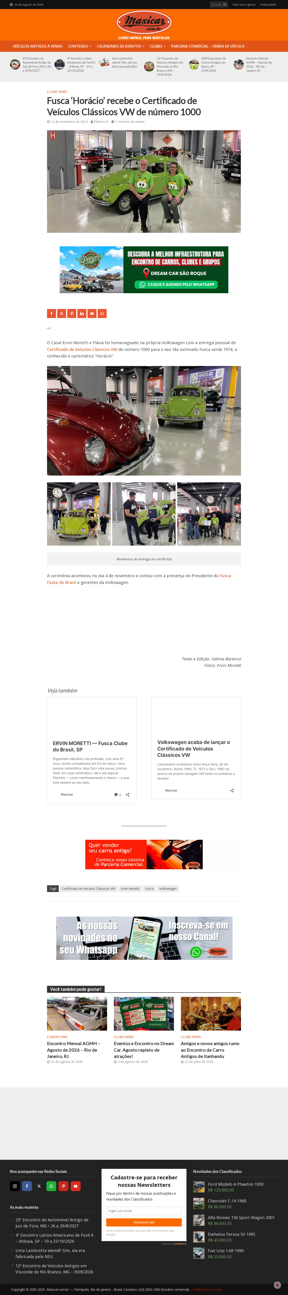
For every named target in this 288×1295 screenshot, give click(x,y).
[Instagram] (15, 1186)
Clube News (57, 91)
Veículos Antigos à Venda (37, 46)
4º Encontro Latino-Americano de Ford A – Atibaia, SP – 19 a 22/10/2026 (81, 64)
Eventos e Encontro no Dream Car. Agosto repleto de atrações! (144, 1050)
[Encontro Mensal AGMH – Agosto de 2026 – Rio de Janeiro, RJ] (238, 64)
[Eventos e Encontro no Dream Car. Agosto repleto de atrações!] (144, 1013)
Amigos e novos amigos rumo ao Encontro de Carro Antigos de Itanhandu (210, 1050)
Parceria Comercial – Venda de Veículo (208, 46)
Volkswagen (168, 888)
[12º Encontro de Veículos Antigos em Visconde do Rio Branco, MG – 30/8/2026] (148, 66)
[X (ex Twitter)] (39, 1186)
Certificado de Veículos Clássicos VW (82, 349)
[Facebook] (27, 1186)
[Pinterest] (63, 1186)
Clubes (156, 46)
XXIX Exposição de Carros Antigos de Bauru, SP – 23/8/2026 (213, 64)
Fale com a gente (244, 4)
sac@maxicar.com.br (207, 1289)
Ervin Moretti (130, 888)
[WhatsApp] (51, 1186)
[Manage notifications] (277, 1285)
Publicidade (268, 4)
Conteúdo (78, 46)
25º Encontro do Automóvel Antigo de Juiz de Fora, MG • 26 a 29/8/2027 (36, 64)
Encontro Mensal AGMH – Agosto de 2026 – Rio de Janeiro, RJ (259, 64)
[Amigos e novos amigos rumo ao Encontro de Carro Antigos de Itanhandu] (211, 1013)
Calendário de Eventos (119, 46)
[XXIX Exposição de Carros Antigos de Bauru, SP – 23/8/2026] (193, 64)
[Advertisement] (144, 624)
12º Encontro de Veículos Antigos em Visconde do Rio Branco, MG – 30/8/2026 (170, 66)
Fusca (149, 888)
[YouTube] (76, 1186)
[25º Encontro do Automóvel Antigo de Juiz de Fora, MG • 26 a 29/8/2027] (14, 64)
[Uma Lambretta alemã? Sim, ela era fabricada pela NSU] (103, 62)
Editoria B (101, 121)
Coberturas (57, 1037)
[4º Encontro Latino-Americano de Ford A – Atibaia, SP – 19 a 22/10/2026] (58, 64)
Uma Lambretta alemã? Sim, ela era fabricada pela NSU (124, 62)
